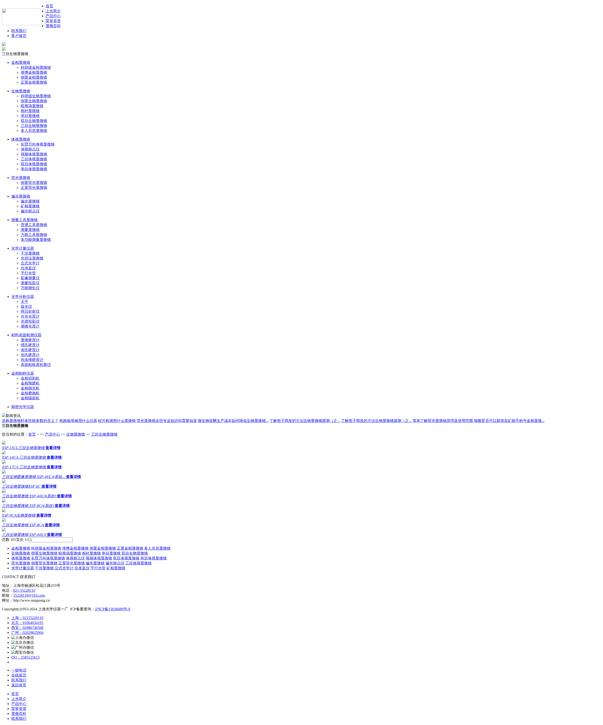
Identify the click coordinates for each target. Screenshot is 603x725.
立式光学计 (30, 263)
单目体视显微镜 (34, 169)
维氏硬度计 (30, 345)
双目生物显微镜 (34, 121)
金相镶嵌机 (30, 398)
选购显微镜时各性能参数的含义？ (30, 421)
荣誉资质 (53, 21)
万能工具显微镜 (34, 235)
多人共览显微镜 (34, 131)
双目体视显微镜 (34, 164)
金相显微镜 (20, 63)
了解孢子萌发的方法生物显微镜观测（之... (304, 421)
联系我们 (18, 31)
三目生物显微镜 (34, 126)
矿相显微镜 (30, 206)
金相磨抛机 (30, 393)
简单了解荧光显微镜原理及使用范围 (443, 421)
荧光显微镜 (20, 178)
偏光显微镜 (20, 196)
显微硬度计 (30, 340)
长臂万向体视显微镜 (38, 144)
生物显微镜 (20, 91)
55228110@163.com (29, 595)
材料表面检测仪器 (26, 335)
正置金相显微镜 (34, 82)
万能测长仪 (30, 288)
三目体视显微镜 (34, 159)
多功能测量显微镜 (36, 240)
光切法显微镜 (32, 258)
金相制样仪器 (22, 373)
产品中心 (53, 16)
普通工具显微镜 (34, 225)
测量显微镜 (30, 230)
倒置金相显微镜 (34, 77)
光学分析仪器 (22, 297)
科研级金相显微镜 (36, 67)
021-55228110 (24, 590)
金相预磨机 (30, 383)
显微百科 (53, 26)
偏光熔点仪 (30, 211)
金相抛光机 (30, 388)
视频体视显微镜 (34, 154)
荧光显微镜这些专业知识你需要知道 (167, 421)
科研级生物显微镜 (36, 96)
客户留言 (18, 36)
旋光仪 (26, 306)
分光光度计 (30, 316)
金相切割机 (30, 378)
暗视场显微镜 (32, 106)
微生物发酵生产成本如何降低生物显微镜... (233, 421)
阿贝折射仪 (30, 311)
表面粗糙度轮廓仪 (36, 365)
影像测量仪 (30, 278)
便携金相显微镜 (34, 72)
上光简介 (53, 11)
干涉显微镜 (30, 253)
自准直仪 (28, 268)
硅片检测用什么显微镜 (117, 421)
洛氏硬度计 (30, 350)
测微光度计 (30, 326)
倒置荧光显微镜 (34, 183)
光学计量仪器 (22, 248)
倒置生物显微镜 (34, 101)
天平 (24, 302)
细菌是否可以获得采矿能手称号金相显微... (509, 421)
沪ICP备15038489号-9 (112, 609)
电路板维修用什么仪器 (78, 421)
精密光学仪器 (22, 407)
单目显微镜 (30, 116)
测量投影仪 (30, 283)
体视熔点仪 (30, 149)
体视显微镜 (20, 139)
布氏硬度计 (30, 355)
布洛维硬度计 (32, 360)
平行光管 (28, 273)
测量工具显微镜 (24, 220)
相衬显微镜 (30, 111)
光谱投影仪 (30, 321)
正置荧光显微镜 (34, 188)
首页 (32, 434)
